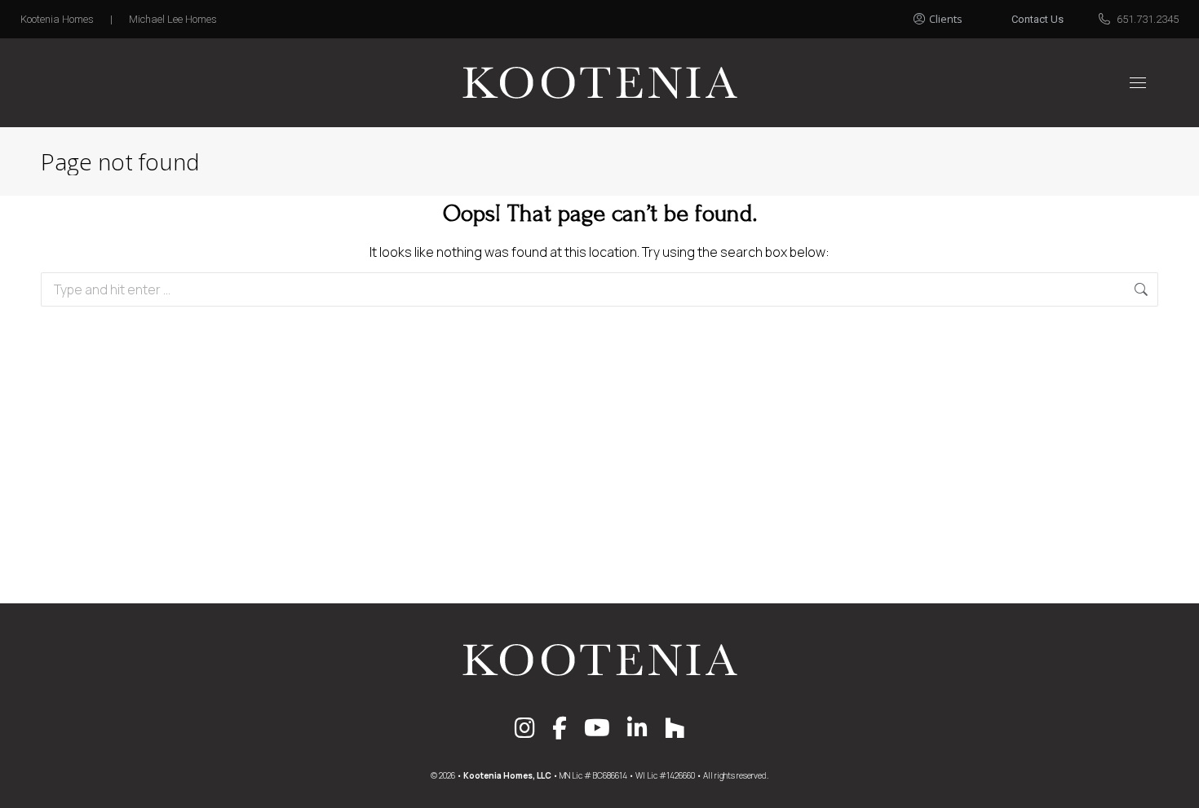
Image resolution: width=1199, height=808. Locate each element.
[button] (956, 14)
